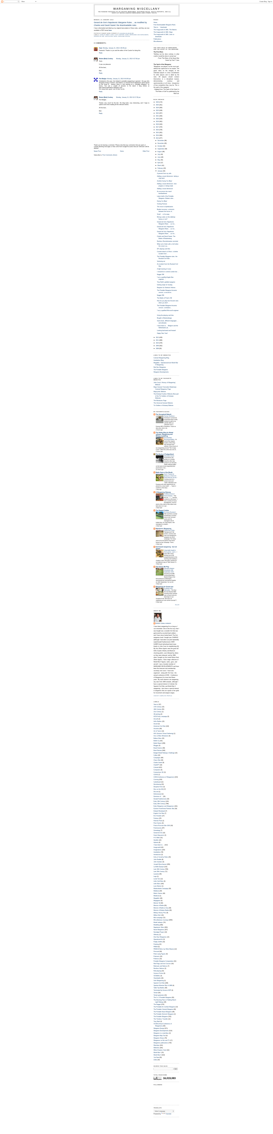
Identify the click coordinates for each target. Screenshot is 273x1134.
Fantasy (156, 818)
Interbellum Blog (159, 360)
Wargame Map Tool (160, 1035)
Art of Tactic (157, 731)
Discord (156, 791)
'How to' (156, 704)
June (159, 157)
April (159, 162)
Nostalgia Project (159, 932)
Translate (168, 1114)
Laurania (156, 874)
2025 (157, 105)
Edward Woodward (159, 811)
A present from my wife (164, 173)
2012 (157, 337)
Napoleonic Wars (111, 36)
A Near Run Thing (169, 530)
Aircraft (156, 719)
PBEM (156, 946)
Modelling (156, 925)
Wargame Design (124, 36)
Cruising (156, 779)
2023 (157, 110)
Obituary (156, 934)
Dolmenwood (157, 794)
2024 (157, 107)
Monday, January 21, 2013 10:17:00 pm (128, 97)
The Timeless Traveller (161, 1019)
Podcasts (156, 956)
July (159, 154)
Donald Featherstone (160, 799)
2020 (157, 118)
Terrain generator (159, 995)
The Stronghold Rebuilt (163, 414)
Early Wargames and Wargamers (136, 34)
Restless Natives (159, 968)
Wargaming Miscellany (136, 8)
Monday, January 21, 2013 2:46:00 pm (115, 48)
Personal (156, 951)
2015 (157, 132)
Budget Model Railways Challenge (164, 753)
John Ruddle (157, 859)
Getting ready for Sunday (164, 285)
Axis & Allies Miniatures (161, 736)
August (159, 151)
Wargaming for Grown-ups (164, 586)
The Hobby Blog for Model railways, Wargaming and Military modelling (164, 434)
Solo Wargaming (159, 980)
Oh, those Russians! (170, 512)
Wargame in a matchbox (161, 1033)
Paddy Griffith (158, 942)
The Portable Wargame (161, 369)
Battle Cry (157, 741)
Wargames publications (161, 1043)
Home (122, 151)
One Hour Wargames (160, 937)
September (161, 149)
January (160, 171)
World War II (157, 1055)
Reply (100, 53)
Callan (155, 755)
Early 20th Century (159, 803)
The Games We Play (162, 567)
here (110, 30)
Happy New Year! (162, 333)
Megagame (157, 900)
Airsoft (156, 724)
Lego (155, 876)
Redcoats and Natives (160, 966)
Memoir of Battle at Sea (161, 908)
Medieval (156, 896)
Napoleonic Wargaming (163, 528)
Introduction (157, 854)
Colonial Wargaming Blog (161, 358)
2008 (157, 348)
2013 (157, 138)
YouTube (156, 1057)
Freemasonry (158, 828)
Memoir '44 (157, 903)
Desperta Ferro (158, 787)
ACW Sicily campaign (160, 716)
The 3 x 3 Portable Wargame (162, 997)
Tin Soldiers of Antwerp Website (163, 405)
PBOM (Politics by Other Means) (164, 949)
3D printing (157, 714)
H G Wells (157, 837)
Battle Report (158, 743)
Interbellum (157, 852)
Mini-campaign (158, 917)
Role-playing (157, 971)
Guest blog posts (159, 835)
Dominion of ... (158, 796)
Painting (156, 944)
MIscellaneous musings (161, 920)
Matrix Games (158, 893)
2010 (157, 343)
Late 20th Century (159, 871)
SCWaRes (157, 976)
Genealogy (157, 830)
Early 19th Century (117, 34)
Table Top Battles (159, 988)
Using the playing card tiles (165, 315)
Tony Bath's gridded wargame (166, 282)
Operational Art (158, 939)
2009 (157, 345)
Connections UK (159, 772)
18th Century (157, 709)
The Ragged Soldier (162, 510)
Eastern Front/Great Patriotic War (164, 808)
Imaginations (157, 850)
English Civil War (159, 813)
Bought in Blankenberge (164, 318)
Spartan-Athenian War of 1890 (163, 985)
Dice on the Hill (158, 789)
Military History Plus (160, 912)
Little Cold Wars (158, 881)
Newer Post (97, 151)
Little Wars (157, 883)
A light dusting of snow (164, 269)
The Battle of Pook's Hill (164, 298)
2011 (157, 340)
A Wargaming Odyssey (163, 492)
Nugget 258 (160, 274)
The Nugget (157, 1004)
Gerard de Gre (99, 36)
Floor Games (158, 823)
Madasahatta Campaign (161, 888)
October (160, 146)
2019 (157, 121)
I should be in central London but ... (168, 271)
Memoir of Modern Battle (161, 910)
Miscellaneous (158, 41)
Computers (157, 770)
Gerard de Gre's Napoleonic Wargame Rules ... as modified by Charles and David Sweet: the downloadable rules (120, 23)
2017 (157, 127)
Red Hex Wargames (160, 367)
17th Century (157, 707)
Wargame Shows (159, 1038)
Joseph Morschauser (160, 864)
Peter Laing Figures (160, 954)
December (161, 140)
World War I (157, 1052)
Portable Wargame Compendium (164, 961)
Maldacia (156, 891)
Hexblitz (156, 840)
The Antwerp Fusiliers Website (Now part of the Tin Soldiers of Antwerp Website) (166, 396)
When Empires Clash (160, 1050)
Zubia (155, 1060)
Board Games (158, 748)
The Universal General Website (163, 403)
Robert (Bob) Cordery (106, 58)
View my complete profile (163, 695)
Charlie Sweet (105, 34)
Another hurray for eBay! (164, 181)
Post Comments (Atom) (109, 155)
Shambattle (157, 978)
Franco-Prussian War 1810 (162, 825)
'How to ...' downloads (160, 27)
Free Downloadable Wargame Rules (165, 25)
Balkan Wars (157, 738)
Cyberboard (157, 782)
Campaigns (157, 757)
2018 (157, 124)
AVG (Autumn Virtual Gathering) (163, 733)
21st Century (157, 711)
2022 (157, 113)
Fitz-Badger (103, 78)
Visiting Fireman (162, 204)
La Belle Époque (159, 866)
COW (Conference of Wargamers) (164, 777)
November (161, 143)
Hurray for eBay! (162, 201)
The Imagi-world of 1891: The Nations (165, 29)
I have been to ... (159, 845)
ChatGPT (156, 765)
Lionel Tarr (157, 879)
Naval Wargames (159, 929)
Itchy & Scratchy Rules (161, 857)
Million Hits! (157, 915)
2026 (157, 102)
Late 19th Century (159, 869)
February (160, 168)
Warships (156, 1045)
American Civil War (159, 726)
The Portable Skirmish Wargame (164, 1014)
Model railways (158, 922)
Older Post (146, 151)
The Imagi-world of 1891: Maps (163, 32)
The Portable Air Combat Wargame (164, 1007)
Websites (156, 1047)
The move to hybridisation (165, 206)
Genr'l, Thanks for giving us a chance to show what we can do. (170, 475)
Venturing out (161, 261)
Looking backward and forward (166, 330)
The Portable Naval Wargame (163, 1012)
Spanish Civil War (159, 983)
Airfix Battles (158, 721)
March (160, 165)
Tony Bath (157, 1021)
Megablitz (157, 898)
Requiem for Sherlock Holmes (166, 287)
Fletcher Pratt (158, 820)
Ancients (156, 728)
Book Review (158, 750)
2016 (157, 130)
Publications (157, 39)
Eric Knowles (158, 816)
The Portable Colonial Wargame (163, 1009)
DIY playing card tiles (163, 249)
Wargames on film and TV (162, 1040)
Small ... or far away (163, 214)
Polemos (156, 958)
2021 (157, 116)
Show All (177, 604)
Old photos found (169, 456)
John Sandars (158, 862)
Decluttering (157, 784)
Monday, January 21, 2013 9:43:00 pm (119, 78)
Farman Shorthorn (169, 416)
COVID (156, 774)
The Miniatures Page (160, 400)
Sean (100, 48)
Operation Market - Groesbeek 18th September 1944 (169, 570)
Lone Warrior (157, 886)
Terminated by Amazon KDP (162, 990)
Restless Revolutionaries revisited (167, 241)
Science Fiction (158, 973)
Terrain (156, 992)
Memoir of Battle (159, 905)
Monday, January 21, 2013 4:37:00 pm (128, 58)
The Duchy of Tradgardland (165, 454)
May (159, 160)
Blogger (156, 745)
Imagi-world (157, 847)
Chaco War (157, 760)
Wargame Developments (161, 372)
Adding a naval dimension (165, 188)
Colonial (156, 767)
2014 (157, 135)
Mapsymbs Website (160, 391)
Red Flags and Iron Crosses (162, 963)
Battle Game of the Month (164, 472)
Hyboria (156, 842)
